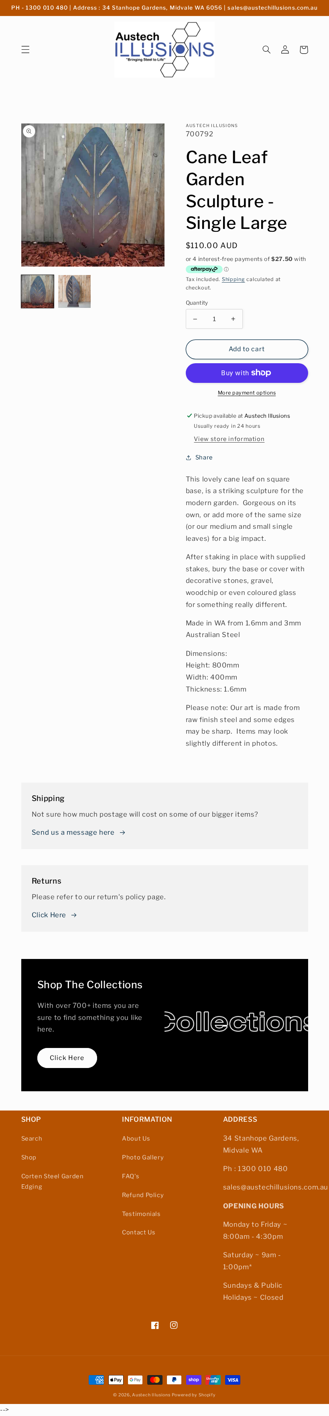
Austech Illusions (151, 1395)
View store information (229, 439)
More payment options (247, 393)
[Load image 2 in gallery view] (74, 291)
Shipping (233, 279)
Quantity (197, 302)
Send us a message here (73, 832)
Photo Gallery (143, 1157)
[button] (25, 49)
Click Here (49, 915)
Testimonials (141, 1214)
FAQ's (130, 1176)
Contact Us (138, 1232)
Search (32, 1138)
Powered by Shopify (193, 1395)
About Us (136, 1138)
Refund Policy (143, 1195)
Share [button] (204, 457)
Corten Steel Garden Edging (52, 1181)
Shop (29, 1157)
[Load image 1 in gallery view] (37, 291)
